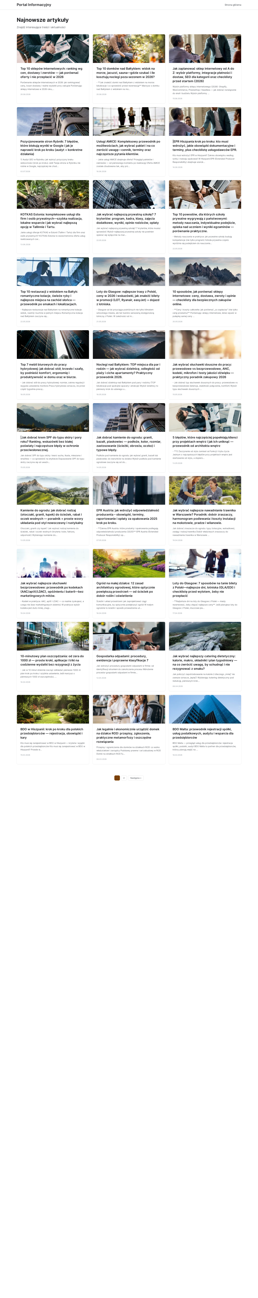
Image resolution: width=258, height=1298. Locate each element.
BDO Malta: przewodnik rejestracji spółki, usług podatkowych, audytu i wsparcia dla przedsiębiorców (203, 733)
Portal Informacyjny (34, 5)
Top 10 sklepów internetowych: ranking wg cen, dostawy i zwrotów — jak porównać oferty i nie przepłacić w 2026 (51, 73)
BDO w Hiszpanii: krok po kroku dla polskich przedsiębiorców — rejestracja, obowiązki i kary (51, 733)
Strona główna (233, 4)
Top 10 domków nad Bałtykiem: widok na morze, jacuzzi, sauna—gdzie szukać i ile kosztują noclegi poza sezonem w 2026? (125, 73)
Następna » (135, 778)
